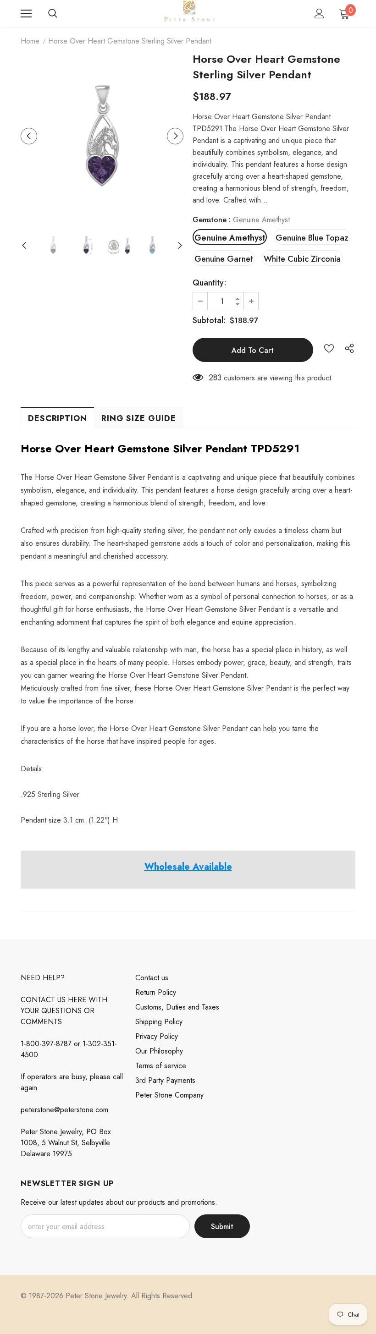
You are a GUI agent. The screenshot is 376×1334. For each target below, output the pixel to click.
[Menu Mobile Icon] (26, 13)
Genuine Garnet (223, 259)
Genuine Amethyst (229, 238)
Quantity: (210, 282)
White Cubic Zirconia (302, 259)
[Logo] (189, 13)
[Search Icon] (52, 13)
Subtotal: (209, 320)
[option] (102, 136)
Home (30, 41)
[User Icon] (319, 13)
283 (215, 377)
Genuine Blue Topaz (312, 238)
